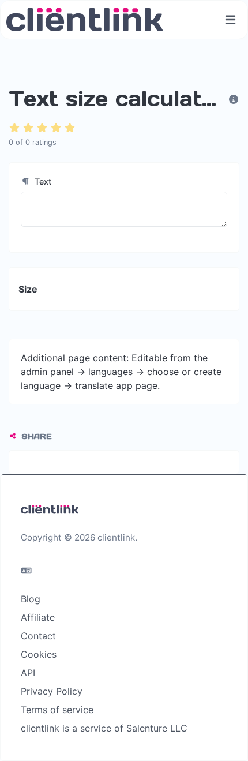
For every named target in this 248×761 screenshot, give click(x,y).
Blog (30, 599)
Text (41, 181)
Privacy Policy (51, 691)
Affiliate (38, 617)
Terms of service (57, 709)
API (28, 672)
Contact (38, 636)
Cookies (39, 654)
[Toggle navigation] (230, 20)
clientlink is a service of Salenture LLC (104, 728)
